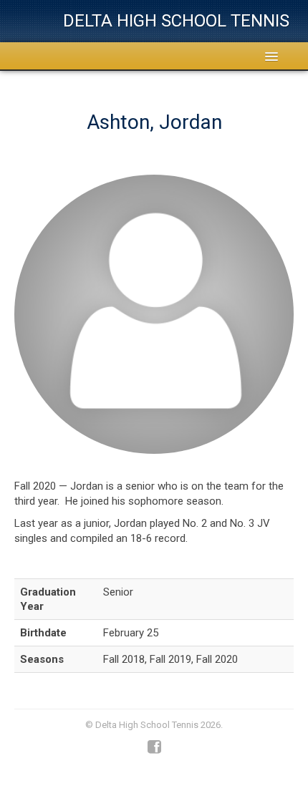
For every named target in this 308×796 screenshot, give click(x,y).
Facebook (154, 747)
